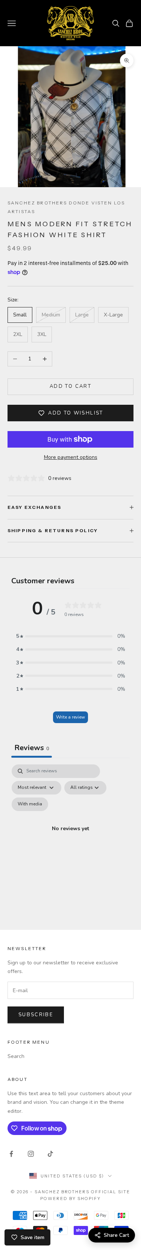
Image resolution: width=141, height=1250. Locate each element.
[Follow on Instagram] (31, 1154)
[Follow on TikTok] (50, 1154)
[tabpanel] (70, 837)
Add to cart (70, 386)
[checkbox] (30, 804)
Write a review (70, 717)
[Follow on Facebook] (11, 1154)
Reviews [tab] (31, 748)
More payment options (70, 457)
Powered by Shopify (70, 1198)
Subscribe (35, 1014)
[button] (70, 636)
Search (16, 1056)
